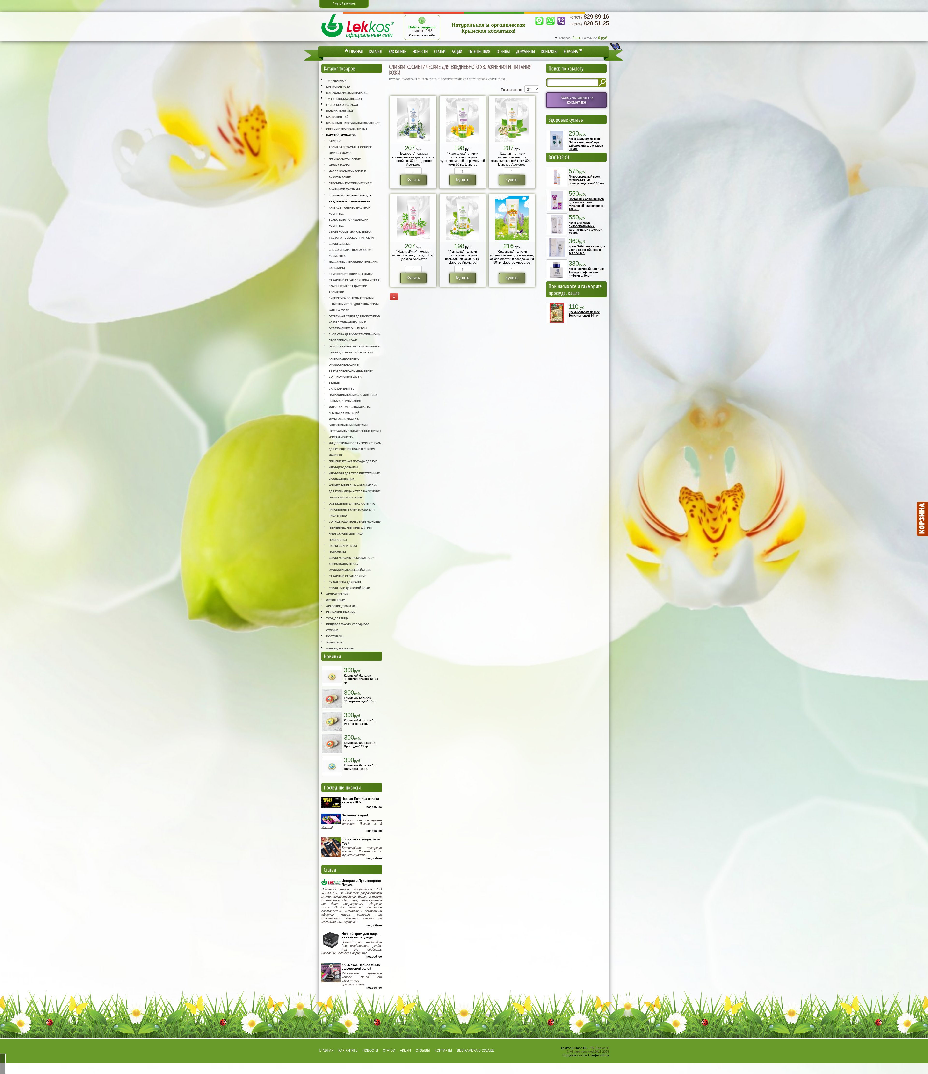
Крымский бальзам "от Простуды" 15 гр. (360, 744)
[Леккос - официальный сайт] (357, 39)
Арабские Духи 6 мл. (341, 606)
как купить (348, 1050)
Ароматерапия (337, 594)
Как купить (397, 51)
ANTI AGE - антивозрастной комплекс (349, 210)
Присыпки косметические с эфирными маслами (350, 186)
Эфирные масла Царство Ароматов (348, 289)
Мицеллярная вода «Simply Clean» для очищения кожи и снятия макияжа (355, 449)
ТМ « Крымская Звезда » (344, 98)
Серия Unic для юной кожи (349, 588)
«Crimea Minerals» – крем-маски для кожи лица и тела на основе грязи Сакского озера (354, 491)
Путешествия (479, 51)
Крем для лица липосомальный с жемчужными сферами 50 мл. (585, 228)
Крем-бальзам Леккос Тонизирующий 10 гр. (584, 313)
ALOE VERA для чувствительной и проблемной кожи (354, 337)
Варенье (335, 141)
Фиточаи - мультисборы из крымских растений (350, 409)
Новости (420, 51)
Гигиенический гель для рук (350, 527)
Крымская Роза (338, 86)
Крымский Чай (337, 116)
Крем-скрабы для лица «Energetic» (346, 536)
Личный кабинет (344, 3)
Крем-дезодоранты (343, 467)
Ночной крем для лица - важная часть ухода (360, 935)
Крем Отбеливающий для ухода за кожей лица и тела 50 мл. (587, 250)
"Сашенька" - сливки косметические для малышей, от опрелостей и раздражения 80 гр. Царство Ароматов (512, 257)
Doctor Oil (334, 636)
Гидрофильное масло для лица (353, 394)
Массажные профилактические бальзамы (353, 264)
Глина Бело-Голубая (342, 104)
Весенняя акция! (355, 815)
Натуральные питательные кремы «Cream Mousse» (355, 434)
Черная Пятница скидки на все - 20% (360, 800)
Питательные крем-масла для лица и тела (352, 512)
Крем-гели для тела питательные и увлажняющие (354, 476)
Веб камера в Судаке (475, 1050)
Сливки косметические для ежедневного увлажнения (350, 198)
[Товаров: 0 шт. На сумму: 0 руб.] (922, 519)
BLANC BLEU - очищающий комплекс (348, 222)
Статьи (439, 51)
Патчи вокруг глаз (343, 545)
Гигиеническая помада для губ (353, 461)
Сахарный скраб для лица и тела (354, 280)
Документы (525, 51)
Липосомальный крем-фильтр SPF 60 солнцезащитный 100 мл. (587, 180)
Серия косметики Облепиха (350, 231)
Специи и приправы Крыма (346, 129)
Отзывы (503, 51)
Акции (457, 51)
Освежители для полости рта (352, 503)
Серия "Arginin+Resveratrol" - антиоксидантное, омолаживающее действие (352, 563)
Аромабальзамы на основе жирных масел (350, 150)
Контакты (549, 51)
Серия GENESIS (339, 243)
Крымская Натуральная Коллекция (353, 123)
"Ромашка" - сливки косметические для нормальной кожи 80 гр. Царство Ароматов (462, 257)
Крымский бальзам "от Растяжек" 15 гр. (360, 722)
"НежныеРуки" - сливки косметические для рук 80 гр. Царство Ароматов (413, 255)
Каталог (375, 51)
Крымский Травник (340, 612)
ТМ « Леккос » (336, 80)
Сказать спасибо (422, 35)
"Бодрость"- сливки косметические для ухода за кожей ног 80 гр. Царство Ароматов (413, 159)
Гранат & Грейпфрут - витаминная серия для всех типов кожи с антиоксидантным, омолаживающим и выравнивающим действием (354, 358)
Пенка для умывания (345, 400)
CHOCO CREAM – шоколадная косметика (350, 252)
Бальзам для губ (342, 388)
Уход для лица (337, 618)
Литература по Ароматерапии (351, 298)
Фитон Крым (335, 600)
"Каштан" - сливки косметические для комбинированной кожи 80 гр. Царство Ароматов (512, 159)
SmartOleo (334, 642)
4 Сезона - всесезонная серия (352, 237)
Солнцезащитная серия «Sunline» (355, 521)
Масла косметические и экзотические (347, 174)
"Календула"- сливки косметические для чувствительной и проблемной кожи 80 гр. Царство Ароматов (462, 161)
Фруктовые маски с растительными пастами (348, 422)
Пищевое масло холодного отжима (348, 627)
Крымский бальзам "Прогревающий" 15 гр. (360, 699)
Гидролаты (337, 551)
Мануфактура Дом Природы (347, 92)
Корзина (571, 51)
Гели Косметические (345, 159)
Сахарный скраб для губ (347, 576)
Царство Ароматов (341, 135)
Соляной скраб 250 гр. (345, 376)
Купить (413, 180)
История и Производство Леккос (361, 882)
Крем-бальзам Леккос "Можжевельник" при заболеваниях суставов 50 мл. (586, 144)
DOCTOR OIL (560, 157)
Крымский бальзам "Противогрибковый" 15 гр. (361, 679)
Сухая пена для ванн (345, 582)
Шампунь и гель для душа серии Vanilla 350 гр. (354, 307)
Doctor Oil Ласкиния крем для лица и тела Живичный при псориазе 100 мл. (586, 204)
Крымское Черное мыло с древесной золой (361, 966)
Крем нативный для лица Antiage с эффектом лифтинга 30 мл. (587, 272)
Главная (355, 51)
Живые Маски (339, 165)
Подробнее (374, 807)
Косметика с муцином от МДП (361, 841)
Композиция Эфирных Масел (351, 274)
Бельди (334, 382)
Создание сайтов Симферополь (585, 1055)
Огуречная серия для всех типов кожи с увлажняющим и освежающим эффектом (354, 322)
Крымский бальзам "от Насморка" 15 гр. (360, 767)
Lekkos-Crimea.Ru (574, 1048)
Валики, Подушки (339, 110)
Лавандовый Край (340, 648)
